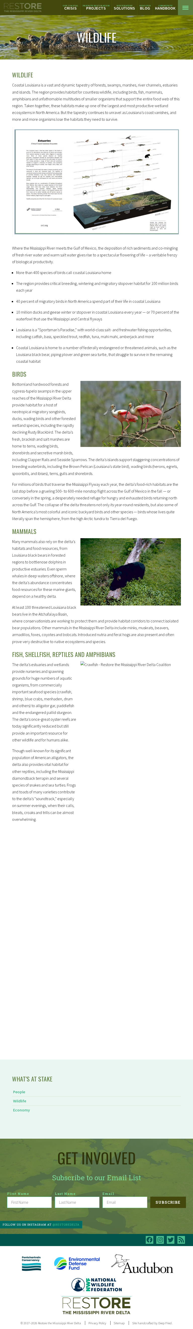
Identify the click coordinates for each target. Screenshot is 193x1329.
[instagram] (160, 1240)
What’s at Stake (32, 1078)
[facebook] (149, 1240)
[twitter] (170, 1240)
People (19, 1091)
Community (165, 7)
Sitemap (119, 1323)
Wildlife (19, 1100)
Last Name (65, 1194)
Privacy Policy (97, 1323)
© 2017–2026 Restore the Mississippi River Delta (51, 1323)
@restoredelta (66, 1224)
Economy (21, 1109)
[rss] (181, 1240)
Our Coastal (70, 7)
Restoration (124, 7)
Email (108, 1194)
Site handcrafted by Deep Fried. (152, 1323)
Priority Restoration (96, 7)
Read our (145, 7)
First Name (18, 1194)
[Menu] (185, 7)
